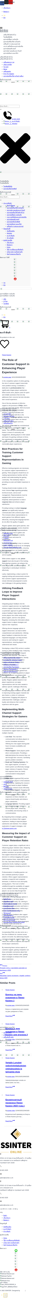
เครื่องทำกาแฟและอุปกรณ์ (15, 226)
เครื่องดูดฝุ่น (7, 71)
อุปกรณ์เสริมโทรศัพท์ (13, 222)
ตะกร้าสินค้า (11, 236)
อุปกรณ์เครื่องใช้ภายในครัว (15, 208)
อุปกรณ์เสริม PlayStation (11, 667)
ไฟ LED (5, 67)
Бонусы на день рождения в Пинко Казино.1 (14, 997)
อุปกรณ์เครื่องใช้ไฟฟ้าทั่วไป (15, 212)
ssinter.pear (7, 377)
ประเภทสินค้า (7, 203)
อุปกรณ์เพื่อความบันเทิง (14, 215)
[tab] (16, 57)
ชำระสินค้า (10, 238)
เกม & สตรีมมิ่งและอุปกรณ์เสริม (16, 217)
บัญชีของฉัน (11, 231)
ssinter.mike (11, 1039)
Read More (10, 1016)
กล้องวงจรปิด (7, 64)
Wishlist (9, 233)
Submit (0, 109)
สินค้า (5, 1215)
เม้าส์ (5, 784)
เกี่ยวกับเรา (10, 242)
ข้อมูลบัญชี (6, 229)
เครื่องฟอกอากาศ (8, 62)
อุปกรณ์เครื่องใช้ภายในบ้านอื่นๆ (13, 76)
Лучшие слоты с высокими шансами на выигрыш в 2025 (13, 968)
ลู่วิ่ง (4, 1035)
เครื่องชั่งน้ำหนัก (8, 1037)
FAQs (8, 247)
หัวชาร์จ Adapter (8, 74)
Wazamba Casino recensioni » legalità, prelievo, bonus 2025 (15, 976)
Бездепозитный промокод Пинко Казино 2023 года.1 (15, 1103)
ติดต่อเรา (10, 245)
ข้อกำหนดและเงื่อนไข (14, 254)
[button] (15, 148)
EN (4, 18)
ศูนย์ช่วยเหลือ (7, 240)
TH (4, 15)
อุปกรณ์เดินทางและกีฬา (14, 224)
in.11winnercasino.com (9, 828)
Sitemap (28, 1290)
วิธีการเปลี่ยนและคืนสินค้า (15, 249)
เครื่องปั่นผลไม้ (8, 423)
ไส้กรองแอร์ (7, 913)
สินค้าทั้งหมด (4, 30)
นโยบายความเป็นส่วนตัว (15, 252)
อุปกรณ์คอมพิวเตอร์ (13, 219)
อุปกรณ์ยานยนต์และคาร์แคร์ (16, 210)
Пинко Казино (6, 355)
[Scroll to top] (1, 1295)
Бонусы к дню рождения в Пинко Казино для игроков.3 (16, 1031)
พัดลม (5, 69)
